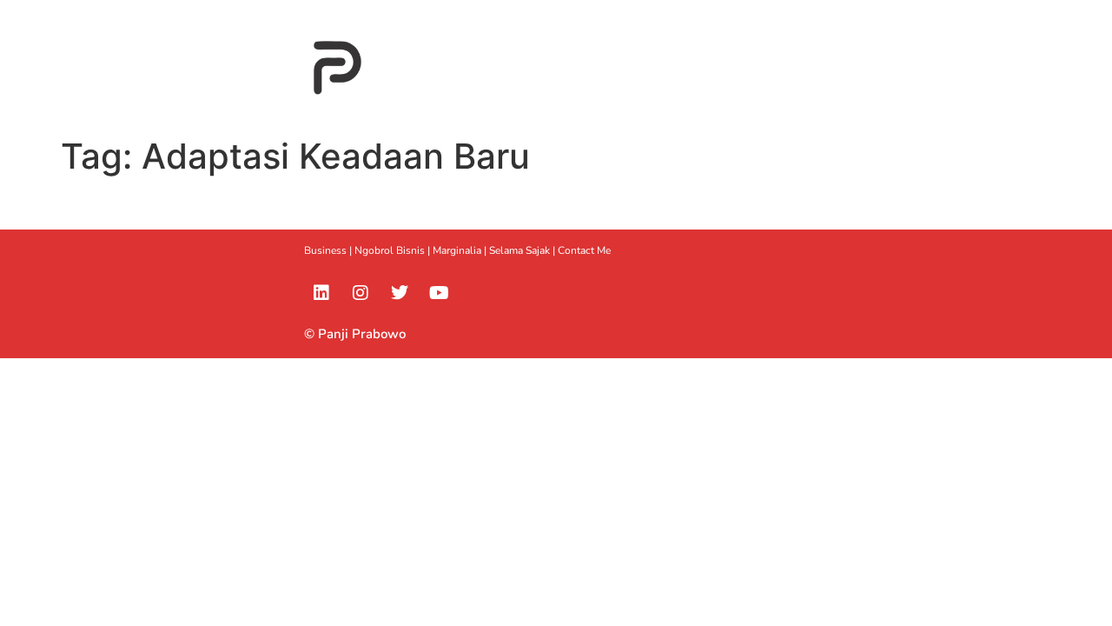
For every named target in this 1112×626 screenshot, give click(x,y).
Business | (329, 250)
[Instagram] (360, 293)
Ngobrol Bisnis (389, 250)
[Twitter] (399, 293)
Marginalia (457, 250)
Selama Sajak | (523, 250)
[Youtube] (438, 293)
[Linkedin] (321, 293)
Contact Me (584, 250)
